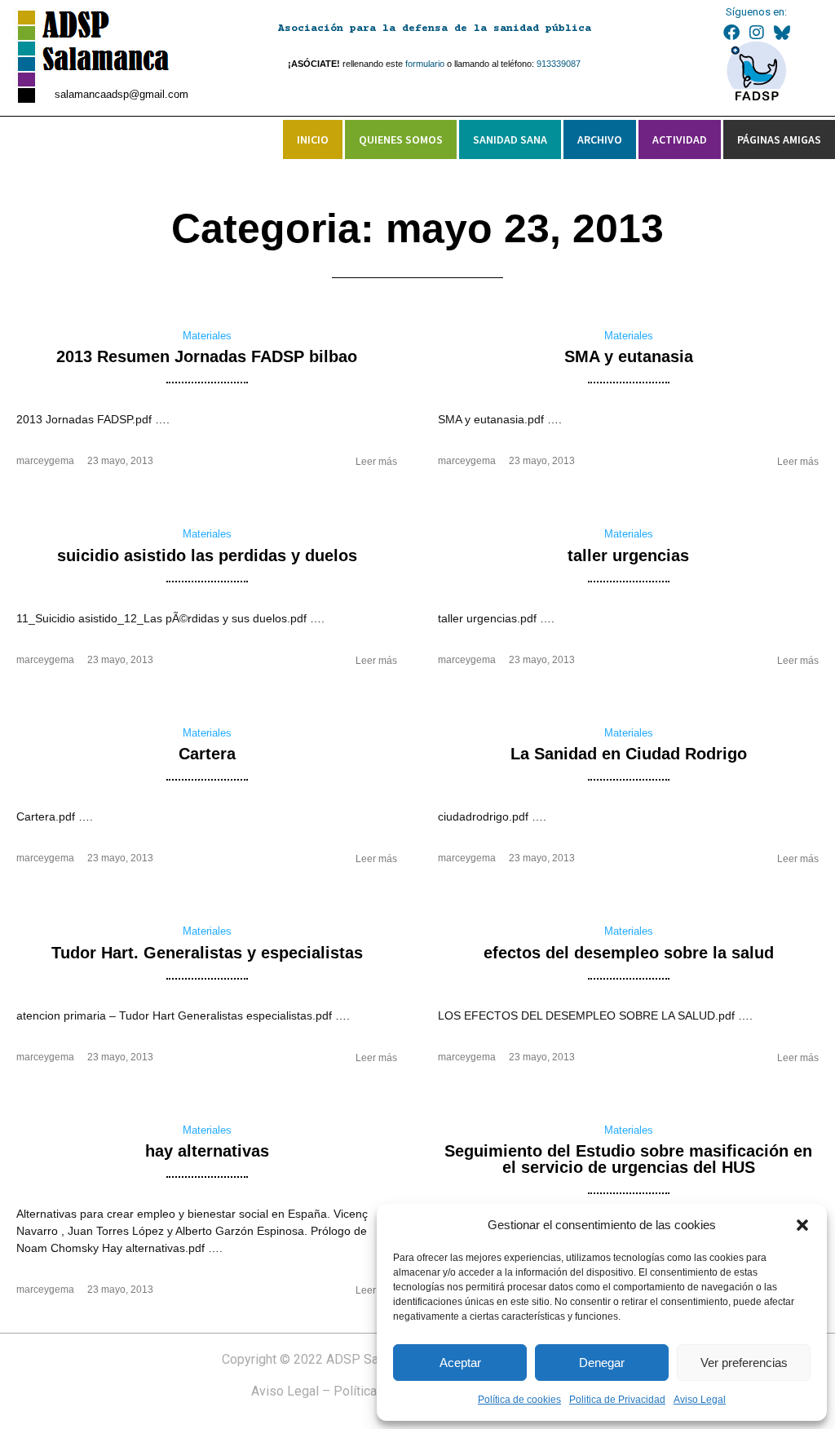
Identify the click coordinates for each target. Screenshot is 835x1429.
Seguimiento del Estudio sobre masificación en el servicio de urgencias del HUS (628, 1159)
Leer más (376, 461)
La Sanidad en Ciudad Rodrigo (628, 754)
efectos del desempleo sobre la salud (629, 953)
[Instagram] (757, 32)
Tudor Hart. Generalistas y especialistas (207, 953)
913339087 (559, 64)
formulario (424, 64)
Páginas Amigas (779, 139)
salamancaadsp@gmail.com (121, 94)
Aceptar (460, 1362)
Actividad (679, 139)
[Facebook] (731, 32)
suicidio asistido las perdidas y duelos (207, 555)
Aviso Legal (700, 1399)
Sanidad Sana (510, 139)
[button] (802, 1225)
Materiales (207, 336)
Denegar (602, 1362)
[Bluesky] (782, 32)
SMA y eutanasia (628, 356)
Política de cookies (519, 1399)
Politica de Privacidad (617, 1399)
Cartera (207, 754)
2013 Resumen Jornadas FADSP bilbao (206, 356)
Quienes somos (401, 139)
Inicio (313, 139)
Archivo (599, 139)
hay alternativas (207, 1151)
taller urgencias (628, 555)
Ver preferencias (744, 1362)
